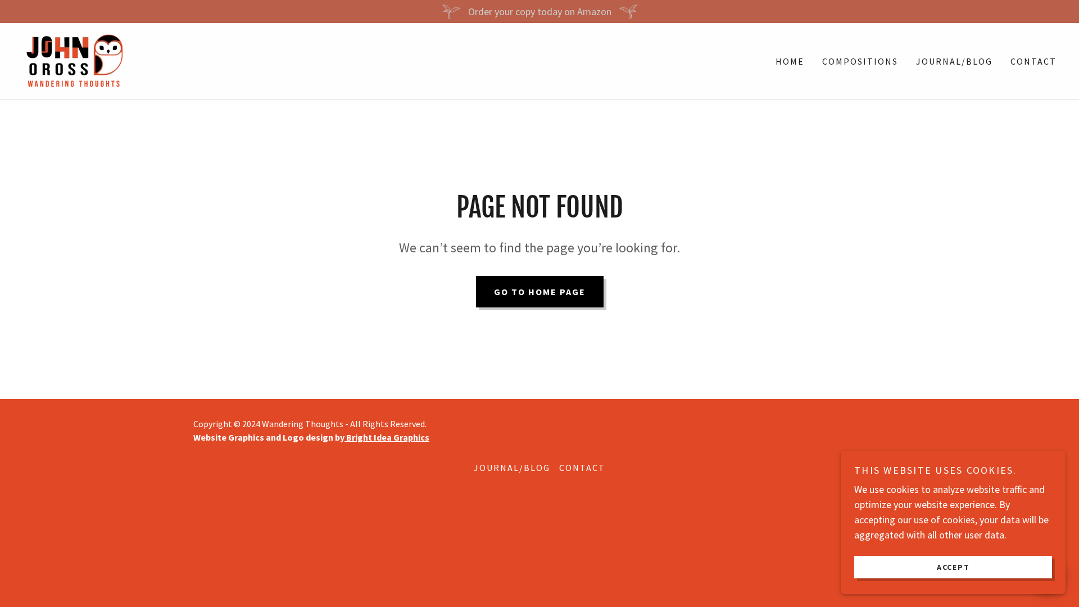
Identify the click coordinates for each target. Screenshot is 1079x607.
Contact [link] (1033, 61)
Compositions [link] (860, 61)
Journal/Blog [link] (954, 61)
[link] (73, 59)
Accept (953, 566)
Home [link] (790, 61)
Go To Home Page (540, 291)
